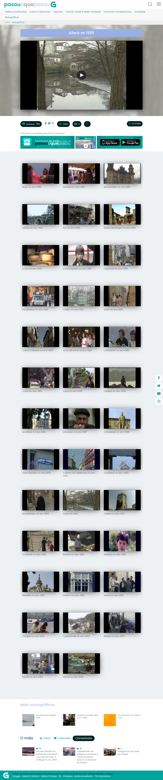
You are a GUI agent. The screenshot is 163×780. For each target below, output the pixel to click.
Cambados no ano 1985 (117, 432)
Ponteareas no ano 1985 (35, 309)
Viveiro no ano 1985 (73, 309)
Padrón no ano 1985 (73, 595)
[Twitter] (158, 385)
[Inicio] (31, 5)
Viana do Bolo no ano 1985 (36, 473)
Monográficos (12, 17)
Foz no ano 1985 (71, 228)
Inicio (7, 22)
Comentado (84, 738)
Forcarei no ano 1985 (74, 187)
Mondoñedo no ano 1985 (117, 187)
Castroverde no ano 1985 (76, 636)
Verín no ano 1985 (113, 309)
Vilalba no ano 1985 (114, 514)
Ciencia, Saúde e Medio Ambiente (83, 11)
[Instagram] (158, 401)
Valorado (64, 738)
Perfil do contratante (96, 774)
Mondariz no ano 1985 (34, 432)
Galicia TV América (30, 776)
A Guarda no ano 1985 (34, 554)
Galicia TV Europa (49, 776)
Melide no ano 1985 (32, 228)
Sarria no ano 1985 (114, 595)
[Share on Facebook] (45, 123)
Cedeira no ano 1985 (115, 391)
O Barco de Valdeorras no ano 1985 (79, 474)
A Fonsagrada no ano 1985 (77, 269)
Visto (47, 738)
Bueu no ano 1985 (31, 187)
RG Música (67, 776)
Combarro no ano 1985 (116, 473)
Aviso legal (109, 774)
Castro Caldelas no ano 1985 (37, 350)
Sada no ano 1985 (72, 391)
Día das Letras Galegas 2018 (46, 716)
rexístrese (38, 133)
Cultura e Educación (40, 11)
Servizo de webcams (83, 776)
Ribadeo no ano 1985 (33, 595)
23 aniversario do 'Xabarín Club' (129, 716)
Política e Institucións (15, 11)
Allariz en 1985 (70, 514)
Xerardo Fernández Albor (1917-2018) (88, 716)
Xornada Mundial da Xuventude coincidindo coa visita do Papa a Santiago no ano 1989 (47, 755)
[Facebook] (158, 378)
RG (60, 776)
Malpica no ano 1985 (115, 554)
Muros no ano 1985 (73, 677)
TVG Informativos (102, 776)
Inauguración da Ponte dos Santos (128, 753)
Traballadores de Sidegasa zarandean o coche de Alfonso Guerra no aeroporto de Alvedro (87, 757)
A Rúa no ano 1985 (32, 391)
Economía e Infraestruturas (117, 11)
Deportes (58, 11)
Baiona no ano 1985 (73, 554)
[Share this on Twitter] (49, 123)
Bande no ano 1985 (32, 677)
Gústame (30, 124)
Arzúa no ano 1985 (32, 269)
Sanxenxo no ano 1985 (75, 432)
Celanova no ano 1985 (116, 269)
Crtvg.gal (16, 776)
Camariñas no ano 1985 (116, 350)
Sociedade (139, 11)
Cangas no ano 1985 (33, 636)
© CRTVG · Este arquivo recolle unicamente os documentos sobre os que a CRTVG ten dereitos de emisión (49, 774)
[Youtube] (158, 393)
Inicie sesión (25, 133)
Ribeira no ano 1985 (114, 636)
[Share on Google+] (53, 123)
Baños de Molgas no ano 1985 (120, 228)
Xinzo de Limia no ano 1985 (77, 350)
